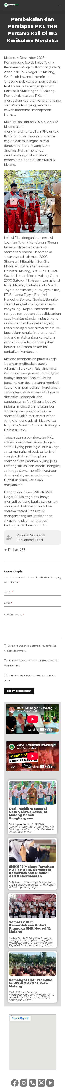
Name (8, 591)
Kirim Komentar (19, 691)
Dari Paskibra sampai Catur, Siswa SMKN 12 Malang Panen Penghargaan (28, 813)
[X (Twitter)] (41, 1083)
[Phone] (32, 1083)
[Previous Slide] (13, 201)
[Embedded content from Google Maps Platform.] (32, 1042)
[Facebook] (15, 1083)
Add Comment (14, 614)
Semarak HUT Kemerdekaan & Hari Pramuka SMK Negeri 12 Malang (30, 927)
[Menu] (60, 5)
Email (8, 602)
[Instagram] (23, 1083)
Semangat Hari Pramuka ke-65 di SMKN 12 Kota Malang (31, 983)
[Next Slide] (51, 201)
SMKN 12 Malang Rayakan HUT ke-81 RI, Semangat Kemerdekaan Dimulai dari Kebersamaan (31, 871)
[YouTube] (50, 1083)
